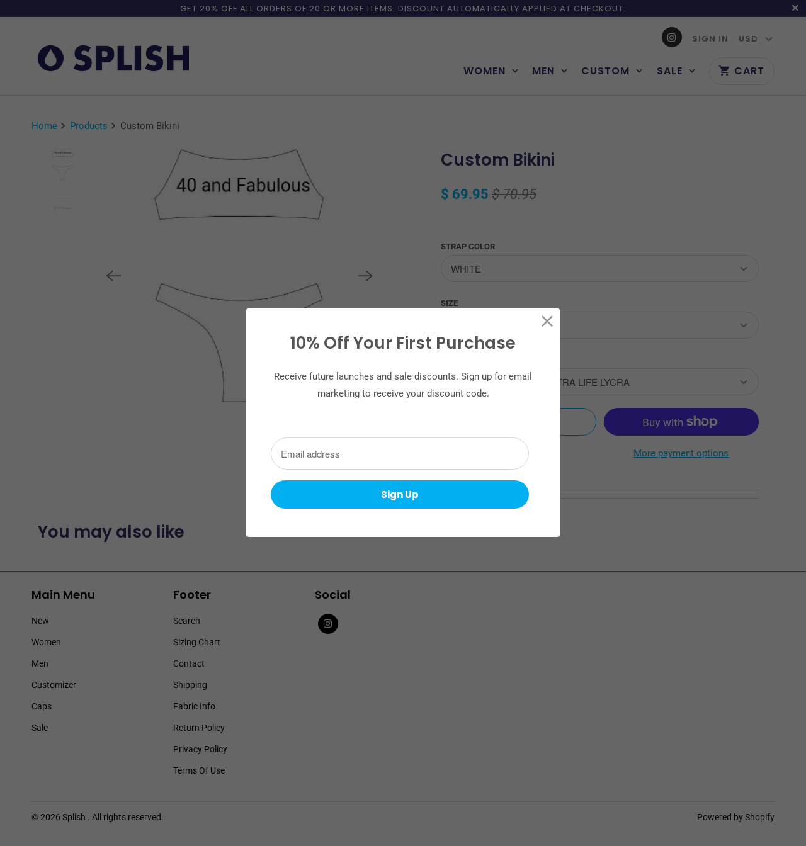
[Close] (547, 321)
